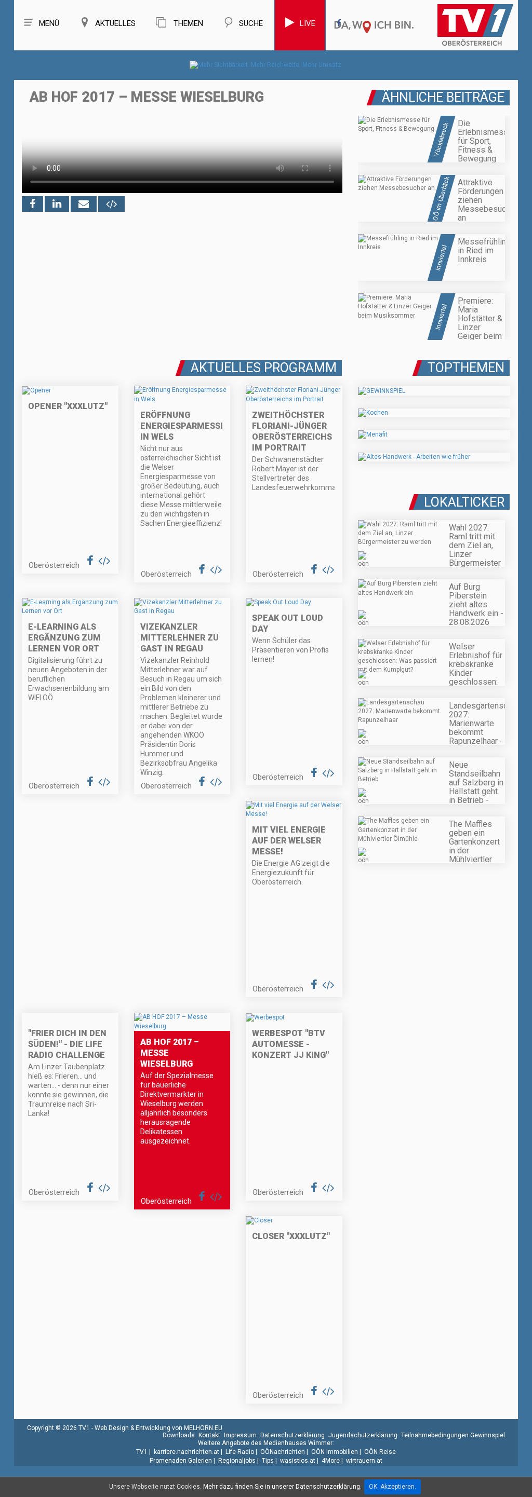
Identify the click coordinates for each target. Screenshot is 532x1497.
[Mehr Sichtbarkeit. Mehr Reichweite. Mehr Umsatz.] (266, 65)
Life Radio (239, 1451)
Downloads (179, 1435)
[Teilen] (84, 204)
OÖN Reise (380, 1451)
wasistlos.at (297, 1460)
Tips (268, 1460)
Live (307, 23)
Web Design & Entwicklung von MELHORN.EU (158, 1428)
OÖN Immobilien (334, 1451)
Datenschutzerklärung (292, 1435)
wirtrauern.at (364, 1460)
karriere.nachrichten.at (186, 1451)
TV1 (142, 1451)
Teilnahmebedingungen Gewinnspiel (453, 1435)
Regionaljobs (237, 1460)
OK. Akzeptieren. (392, 1486)
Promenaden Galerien (181, 1460)
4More (331, 1460)
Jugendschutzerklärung (362, 1435)
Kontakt (209, 1435)
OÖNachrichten (282, 1451)
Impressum (240, 1435)
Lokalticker (464, 502)
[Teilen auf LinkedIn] (57, 204)
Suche (251, 23)
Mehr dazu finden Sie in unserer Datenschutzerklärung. (282, 1486)
